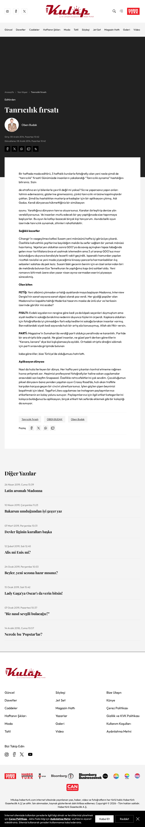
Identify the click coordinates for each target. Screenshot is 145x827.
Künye (110, 700)
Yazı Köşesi (22, 92)
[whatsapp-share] (21, 149)
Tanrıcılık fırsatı (38, 92)
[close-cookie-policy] (137, 819)
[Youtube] (30, 755)
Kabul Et (104, 819)
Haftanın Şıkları (51, 29)
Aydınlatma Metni (118, 731)
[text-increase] (36, 149)
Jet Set (97, 29)
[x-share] (14, 149)
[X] (22, 755)
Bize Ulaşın (113, 692)
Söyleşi (85, 29)
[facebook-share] (7, 149)
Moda (67, 29)
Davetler (21, 29)
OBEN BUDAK (54, 419)
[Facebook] (14, 755)
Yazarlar (61, 716)
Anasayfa (9, 92)
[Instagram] (7, 755)
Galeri (126, 29)
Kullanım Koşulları (118, 724)
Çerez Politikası (117, 708)
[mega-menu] (121, 11)
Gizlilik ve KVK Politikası (123, 716)
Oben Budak (78, 419)
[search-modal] (114, 11)
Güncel (8, 29)
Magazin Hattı (112, 29)
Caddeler (34, 29)
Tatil (76, 29)
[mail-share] (28, 149)
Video (137, 29)
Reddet (124, 819)
